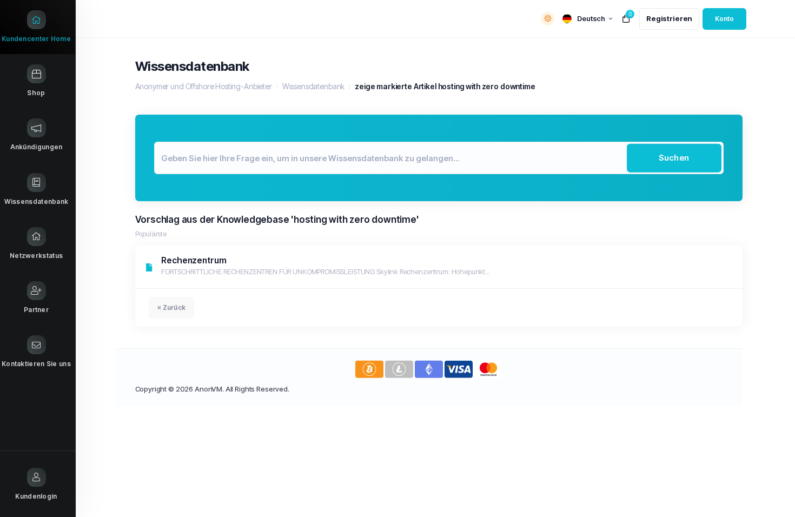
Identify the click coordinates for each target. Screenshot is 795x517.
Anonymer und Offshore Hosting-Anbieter (203, 86)
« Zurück (171, 307)
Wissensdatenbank (313, 86)
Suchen (674, 158)
